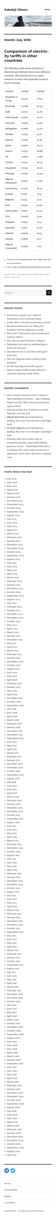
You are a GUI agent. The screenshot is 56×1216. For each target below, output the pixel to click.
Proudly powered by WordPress (31, 1211)
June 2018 (12, 712)
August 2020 (13, 669)
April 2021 (12, 647)
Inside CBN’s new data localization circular (29, 322)
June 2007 (12, 1071)
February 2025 (14, 537)
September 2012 (15, 932)
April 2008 (12, 1052)
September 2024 (15, 555)
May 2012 (12, 943)
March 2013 (13, 910)
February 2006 (14, 1129)
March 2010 (13, 1019)
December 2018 (15, 698)
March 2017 (13, 753)
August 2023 (13, 599)
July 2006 (12, 1111)
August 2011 (13, 968)
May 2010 (12, 1012)
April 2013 (12, 906)
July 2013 (11, 895)
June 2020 (12, 672)
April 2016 (12, 793)
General (29, 274)
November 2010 (15, 997)
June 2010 (12, 1008)
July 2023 (11, 603)
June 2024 (12, 566)
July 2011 (11, 972)
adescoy (11, 409)
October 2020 (14, 665)
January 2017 (13, 760)
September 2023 (15, 595)
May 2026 (12, 486)
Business (21, 274)
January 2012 (13, 957)
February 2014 (14, 873)
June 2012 (12, 939)
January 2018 (13, 727)
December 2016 (15, 764)
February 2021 (14, 654)
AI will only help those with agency (25, 366)
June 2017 (12, 742)
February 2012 (14, 954)
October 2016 (14, 771)
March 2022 (13, 632)
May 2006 (12, 1118)
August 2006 (13, 1107)
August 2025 (13, 515)
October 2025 (14, 508)
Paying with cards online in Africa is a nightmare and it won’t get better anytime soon (29, 454)
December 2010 (15, 994)
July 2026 (12, 478)
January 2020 (14, 687)
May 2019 (12, 690)
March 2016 (13, 796)
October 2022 (14, 621)
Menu (47, 9)
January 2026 (14, 497)
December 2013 (15, 880)
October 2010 (13, 1001)
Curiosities (9, 1202)
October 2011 (13, 961)
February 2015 (14, 844)
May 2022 (12, 625)
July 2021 (11, 643)
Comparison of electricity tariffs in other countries (26, 56)
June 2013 (12, 899)
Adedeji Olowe (16, 9)
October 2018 (13, 701)
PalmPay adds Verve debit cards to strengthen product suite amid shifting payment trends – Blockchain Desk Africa (28, 443)
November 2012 (15, 924)
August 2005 (13, 1151)
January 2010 (13, 1023)
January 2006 (14, 1133)
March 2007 (13, 1082)
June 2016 (12, 785)
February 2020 (14, 683)
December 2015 (15, 807)
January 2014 (13, 877)
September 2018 (15, 705)
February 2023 (14, 606)
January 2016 (13, 804)
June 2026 (12, 482)
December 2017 (15, 731)
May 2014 (12, 866)
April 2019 (12, 694)
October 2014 (13, 851)
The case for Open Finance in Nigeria (26, 340)
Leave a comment (12, 277)
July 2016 (11, 782)
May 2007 (12, 1074)
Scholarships (10, 1190)
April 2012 (12, 946)
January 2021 (13, 658)
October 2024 (14, 552)
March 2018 (13, 720)
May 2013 (12, 902)
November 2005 (15, 1140)
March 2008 (13, 1056)
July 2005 (12, 1155)
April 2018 (12, 716)
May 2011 (11, 979)
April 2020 (12, 679)
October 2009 (14, 1030)
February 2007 (14, 1085)
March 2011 (12, 986)
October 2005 (14, 1144)
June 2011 (12, 976)
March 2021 (13, 650)
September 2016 (15, 775)
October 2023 (14, 592)
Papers (7, 1196)
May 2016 (12, 789)
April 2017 (12, 749)
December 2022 (15, 614)
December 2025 (15, 500)
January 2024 (14, 584)
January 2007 (13, 1089)
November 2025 (15, 504)
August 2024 (13, 559)
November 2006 (15, 1096)
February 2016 (14, 800)
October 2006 (14, 1100)
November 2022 (15, 617)
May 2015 (12, 833)
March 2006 (13, 1125)
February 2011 (14, 990)
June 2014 (12, 862)
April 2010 (12, 1016)
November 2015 (15, 811)
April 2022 (12, 628)
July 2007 (11, 1067)
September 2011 (15, 965)
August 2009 (13, 1038)
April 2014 (12, 870)
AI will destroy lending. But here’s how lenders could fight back (29, 421)
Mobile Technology (41, 274)
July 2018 (11, 709)
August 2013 (13, 891)
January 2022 (14, 636)
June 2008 (12, 1045)
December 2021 (15, 639)
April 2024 (12, 573)
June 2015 (12, 829)
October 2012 (13, 928)
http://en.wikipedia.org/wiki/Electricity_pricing (32, 267)
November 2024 (15, 548)
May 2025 (12, 526)
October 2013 (13, 888)
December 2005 (15, 1136)
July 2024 (12, 563)
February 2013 (14, 913)
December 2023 (15, 588)
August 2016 (13, 778)
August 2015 (13, 822)
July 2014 (11, 859)
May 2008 (12, 1049)
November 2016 (15, 767)
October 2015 (13, 815)
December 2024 (15, 544)
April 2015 (12, 837)
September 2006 (15, 1103)
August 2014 (13, 855)
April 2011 (12, 983)
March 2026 (13, 493)
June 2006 (12, 1114)
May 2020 (12, 676)
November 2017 (15, 734)
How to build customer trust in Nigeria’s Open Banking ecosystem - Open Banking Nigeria (28, 399)
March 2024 (13, 577)
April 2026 (12, 489)
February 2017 (14, 756)
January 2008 (14, 1060)
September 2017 (15, 738)
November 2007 (15, 1063)
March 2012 (13, 950)
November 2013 (15, 884)
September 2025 (15, 511)
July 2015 (11, 826)
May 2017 (12, 745)
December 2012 (15, 921)
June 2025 (12, 522)
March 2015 (13, 840)
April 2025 (12, 530)
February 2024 (14, 581)
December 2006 (15, 1092)
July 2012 (11, 935)
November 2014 (15, 848)
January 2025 (14, 541)
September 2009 (15, 1034)
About (7, 1183)
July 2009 (12, 1041)
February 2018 (14, 723)
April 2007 (12, 1078)
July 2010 (11, 1005)
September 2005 (15, 1147)
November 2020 (15, 661)
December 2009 (15, 1027)
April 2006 (12, 1122)
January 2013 (13, 917)
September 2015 (15, 818)
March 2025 (13, 533)
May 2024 (12, 570)
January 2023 (13, 610)
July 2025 (12, 519)
